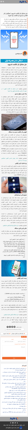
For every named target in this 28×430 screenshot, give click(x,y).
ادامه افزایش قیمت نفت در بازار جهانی (17, 390)
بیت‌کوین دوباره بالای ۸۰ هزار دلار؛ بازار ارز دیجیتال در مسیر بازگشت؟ (14, 373)
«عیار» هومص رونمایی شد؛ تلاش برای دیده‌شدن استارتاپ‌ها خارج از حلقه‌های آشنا (15, 387)
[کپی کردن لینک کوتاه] (14, 329)
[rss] (17, 423)
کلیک (7, 425)
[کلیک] (23, 2)
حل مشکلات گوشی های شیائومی (11, 315)
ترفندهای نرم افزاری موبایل (17, 333)
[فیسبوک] (10, 327)
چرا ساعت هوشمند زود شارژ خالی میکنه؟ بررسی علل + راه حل (13, 409)
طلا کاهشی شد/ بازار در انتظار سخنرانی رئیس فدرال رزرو (14, 380)
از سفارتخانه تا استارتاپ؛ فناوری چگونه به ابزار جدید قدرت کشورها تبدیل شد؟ (15, 369)
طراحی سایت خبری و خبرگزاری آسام (12, 427)
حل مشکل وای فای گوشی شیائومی (11, 225)
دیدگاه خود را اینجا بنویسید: (20, 344)
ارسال (14, 358)
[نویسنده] (24, 54)
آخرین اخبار (24, 365)
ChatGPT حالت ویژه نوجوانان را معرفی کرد (16, 404)
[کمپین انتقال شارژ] (14, 61)
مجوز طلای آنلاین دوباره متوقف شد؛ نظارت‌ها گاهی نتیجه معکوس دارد (15, 399)
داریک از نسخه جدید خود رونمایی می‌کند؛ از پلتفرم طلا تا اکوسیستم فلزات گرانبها (14, 384)
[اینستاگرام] (10, 423)
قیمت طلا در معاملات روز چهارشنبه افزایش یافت (15, 396)
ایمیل (12, 339)
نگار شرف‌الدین (18, 54)
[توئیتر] (12, 327)
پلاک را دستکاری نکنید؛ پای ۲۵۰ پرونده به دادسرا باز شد (13, 402)
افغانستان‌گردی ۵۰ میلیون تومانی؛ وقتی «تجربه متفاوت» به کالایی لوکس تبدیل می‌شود (14, 376)
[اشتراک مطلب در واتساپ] (8, 327)
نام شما (24, 339)
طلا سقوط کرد (22, 406)
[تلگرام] (15, 327)
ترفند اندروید (6, 333)
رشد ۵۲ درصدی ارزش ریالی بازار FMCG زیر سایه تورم (14, 412)
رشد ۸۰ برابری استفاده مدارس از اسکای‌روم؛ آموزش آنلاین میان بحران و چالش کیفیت (15, 393)
